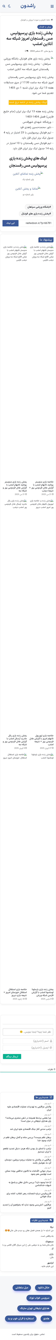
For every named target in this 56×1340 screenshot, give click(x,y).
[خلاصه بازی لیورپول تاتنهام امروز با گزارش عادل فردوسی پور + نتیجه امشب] (41, 616)
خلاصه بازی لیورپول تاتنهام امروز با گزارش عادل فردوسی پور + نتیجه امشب (41, 740)
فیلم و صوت (39, 20)
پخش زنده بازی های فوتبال (35, 214)
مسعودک (49, 1241)
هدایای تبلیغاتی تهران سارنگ (34, 1308)
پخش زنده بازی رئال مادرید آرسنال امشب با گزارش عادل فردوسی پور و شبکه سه (15, 740)
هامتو (46, 1319)
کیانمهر (50, 1263)
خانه (49, 20)
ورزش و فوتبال (27, 20)
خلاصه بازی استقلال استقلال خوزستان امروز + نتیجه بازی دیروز (15, 992)
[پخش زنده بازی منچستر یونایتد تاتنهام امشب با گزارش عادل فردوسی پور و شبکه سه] (14, 362)
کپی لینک (10, 223)
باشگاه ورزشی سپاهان (38, 207)
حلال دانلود (43, 1288)
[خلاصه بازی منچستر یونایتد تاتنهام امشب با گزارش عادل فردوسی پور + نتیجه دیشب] (41, 362)
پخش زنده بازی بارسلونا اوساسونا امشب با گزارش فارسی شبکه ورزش (43, 992)
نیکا (52, 1227)
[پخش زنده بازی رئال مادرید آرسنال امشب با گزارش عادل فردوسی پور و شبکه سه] (14, 616)
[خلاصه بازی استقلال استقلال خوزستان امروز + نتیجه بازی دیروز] (14, 869)
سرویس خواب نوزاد (39, 1298)
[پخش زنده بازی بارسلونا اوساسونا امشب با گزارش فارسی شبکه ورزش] (41, 869)
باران (51, 1254)
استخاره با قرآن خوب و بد (21, 1319)
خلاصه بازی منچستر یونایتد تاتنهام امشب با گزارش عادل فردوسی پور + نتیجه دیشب (41, 486)
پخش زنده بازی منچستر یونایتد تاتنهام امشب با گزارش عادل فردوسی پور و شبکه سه (15, 486)
